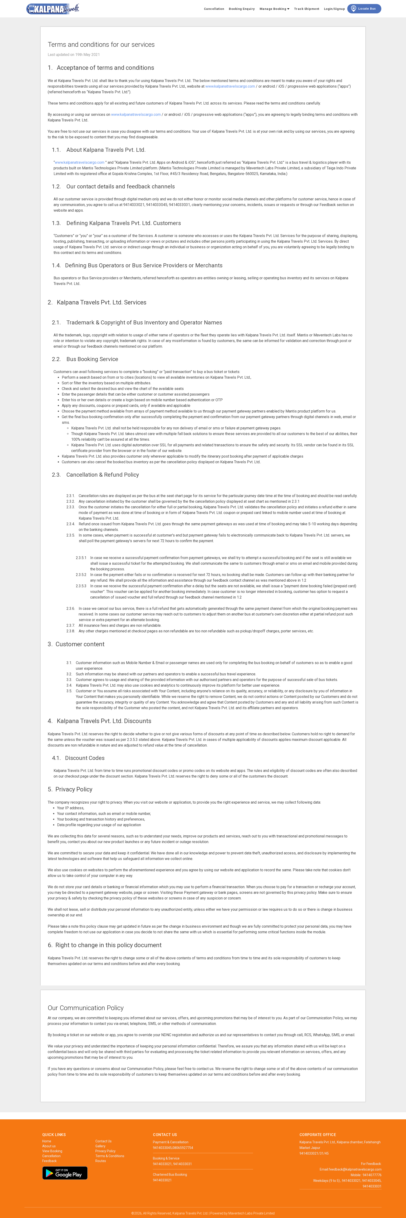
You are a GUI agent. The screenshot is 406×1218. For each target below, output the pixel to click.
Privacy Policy (105, 1151)
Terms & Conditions (109, 1156)
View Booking (52, 1151)
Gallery (100, 1146)
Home (46, 1141)
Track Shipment (306, 9)
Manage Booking (273, 9)
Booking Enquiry (242, 9)
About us (49, 1146)
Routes (100, 1161)
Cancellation (214, 9)
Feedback (49, 1161)
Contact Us (103, 1141)
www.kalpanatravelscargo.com (230, 86)
